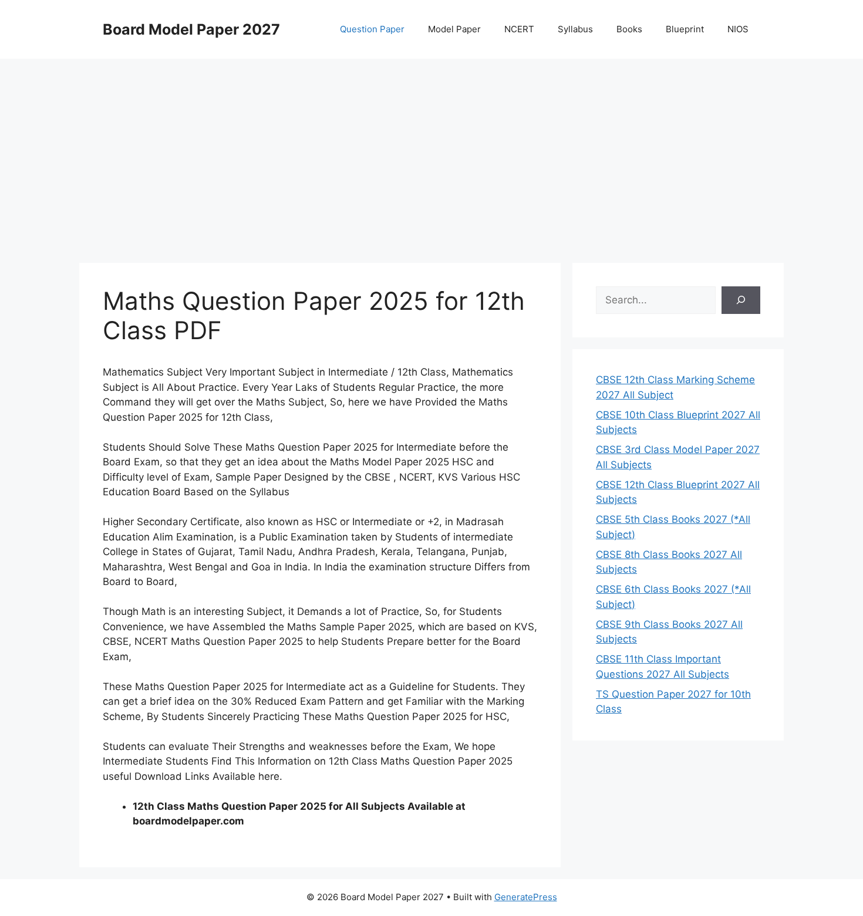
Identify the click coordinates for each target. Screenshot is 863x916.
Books (629, 29)
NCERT (519, 29)
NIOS (738, 29)
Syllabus (575, 29)
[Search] (741, 300)
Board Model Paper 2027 (191, 29)
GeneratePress (525, 897)
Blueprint (685, 29)
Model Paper (454, 29)
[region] (431, 152)
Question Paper (372, 29)
